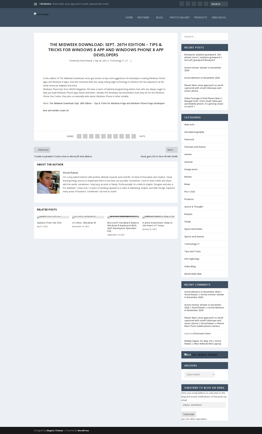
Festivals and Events (195, 146)
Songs (187, 221)
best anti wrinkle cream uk (56, 110)
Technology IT (117, 60)
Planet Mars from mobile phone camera (204, 324)
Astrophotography (194, 132)
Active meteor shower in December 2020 (202, 69)
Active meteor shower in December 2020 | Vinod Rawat (202, 306)
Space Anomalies (193, 228)
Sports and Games (194, 236)
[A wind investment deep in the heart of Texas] (159, 217)
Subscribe (188, 414)
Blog (159, 17)
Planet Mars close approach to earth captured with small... (80, 3)
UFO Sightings (191, 258)
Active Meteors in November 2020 (202, 77)
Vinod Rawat (86, 60)
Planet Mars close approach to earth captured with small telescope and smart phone (203, 88)
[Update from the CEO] (53, 217)
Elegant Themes (55, 430)
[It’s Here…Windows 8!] (88, 217)
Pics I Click (189, 191)
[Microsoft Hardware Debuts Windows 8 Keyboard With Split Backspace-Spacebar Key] (123, 217)
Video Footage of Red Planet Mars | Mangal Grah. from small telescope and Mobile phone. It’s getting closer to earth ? (203, 102)
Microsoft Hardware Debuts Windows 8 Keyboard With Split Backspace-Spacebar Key (123, 226)
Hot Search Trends (204, 354)
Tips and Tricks (192, 251)
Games (188, 154)
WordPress (83, 430)
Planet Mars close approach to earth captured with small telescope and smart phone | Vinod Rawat (203, 320)
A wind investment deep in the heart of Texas (158, 224)
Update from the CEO (49, 222)
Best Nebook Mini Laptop (207, 343)
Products (200, 17)
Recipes (188, 214)
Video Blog (219, 17)
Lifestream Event (202, 333)
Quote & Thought (193, 206)
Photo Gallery (180, 17)
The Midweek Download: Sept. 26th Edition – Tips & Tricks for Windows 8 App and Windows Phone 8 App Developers (107, 103)
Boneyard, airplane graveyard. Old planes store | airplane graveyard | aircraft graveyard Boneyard (203, 57)
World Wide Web (193, 273)
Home (129, 17)
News (187, 184)
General (188, 161)
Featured (143, 17)
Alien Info (189, 124)
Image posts (191, 169)
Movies (188, 176)
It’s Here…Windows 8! (84, 222)
